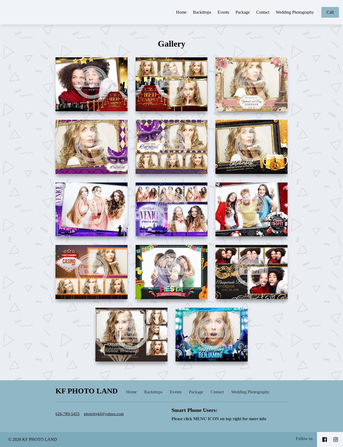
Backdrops (202, 12)
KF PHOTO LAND (86, 391)
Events (223, 12)
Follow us (304, 438)
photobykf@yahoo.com (104, 413)
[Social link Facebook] (324, 439)
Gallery (171, 44)
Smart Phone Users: (195, 410)
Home (181, 12)
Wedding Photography (295, 12)
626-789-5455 (67, 413)
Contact (262, 12)
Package (243, 12)
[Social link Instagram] (335, 439)
